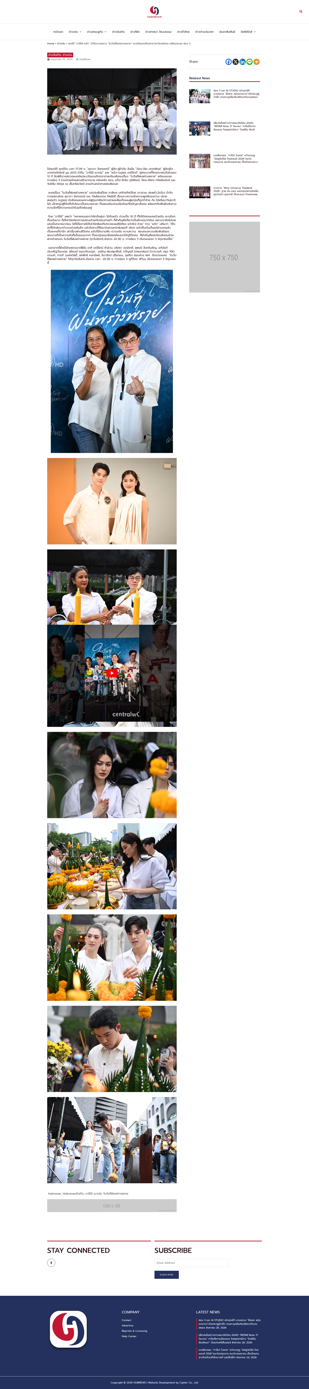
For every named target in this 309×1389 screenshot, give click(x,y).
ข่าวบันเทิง (118, 32)
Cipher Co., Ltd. (189, 1383)
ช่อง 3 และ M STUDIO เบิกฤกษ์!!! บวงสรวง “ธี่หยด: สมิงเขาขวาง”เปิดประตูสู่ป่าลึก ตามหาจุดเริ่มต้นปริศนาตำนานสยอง (236, 94)
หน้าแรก (58, 32)
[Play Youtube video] (112, 673)
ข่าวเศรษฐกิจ (95, 32)
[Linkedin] (242, 62)
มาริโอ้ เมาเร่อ (93, 1193)
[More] (256, 62)
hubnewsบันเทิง (73, 1193)
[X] (235, 62)
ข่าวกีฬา (135, 32)
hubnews (54, 1193)
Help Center (129, 1336)
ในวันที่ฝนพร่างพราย (116, 1193)
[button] (301, 11)
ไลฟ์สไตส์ (246, 32)
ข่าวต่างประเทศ (204, 32)
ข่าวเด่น (73, 32)
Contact (126, 1320)
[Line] (249, 62)
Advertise (127, 1325)
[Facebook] (228, 62)
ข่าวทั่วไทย (183, 32)
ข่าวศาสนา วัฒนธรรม (158, 32)
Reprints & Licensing (134, 1331)
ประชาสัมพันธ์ (227, 32)
